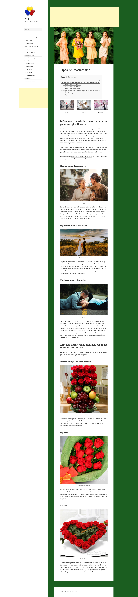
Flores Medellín (29, 43)
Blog (27, 18)
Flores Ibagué (28, 72)
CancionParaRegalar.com (31, 46)
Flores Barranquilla (30, 52)
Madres (84, 112)
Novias (67, 97)
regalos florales (68, 264)
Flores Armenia (29, 66)
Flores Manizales (29, 64)
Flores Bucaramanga (30, 58)
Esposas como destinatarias (73, 86)
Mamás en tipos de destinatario (74, 93)
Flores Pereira (28, 61)
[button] (98, 80)
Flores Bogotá (28, 40)
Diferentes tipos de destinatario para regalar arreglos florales (81, 82)
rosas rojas (81, 419)
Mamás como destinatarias (73, 84)
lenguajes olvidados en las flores (81, 157)
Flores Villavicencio (30, 75)
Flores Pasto (28, 78)
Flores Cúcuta (28, 69)
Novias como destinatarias (72, 88)
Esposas (67, 95)
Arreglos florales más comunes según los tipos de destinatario (81, 91)
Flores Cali (27, 49)
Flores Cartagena (29, 55)
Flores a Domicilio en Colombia (33, 38)
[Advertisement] (33, 98)
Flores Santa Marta (30, 81)
